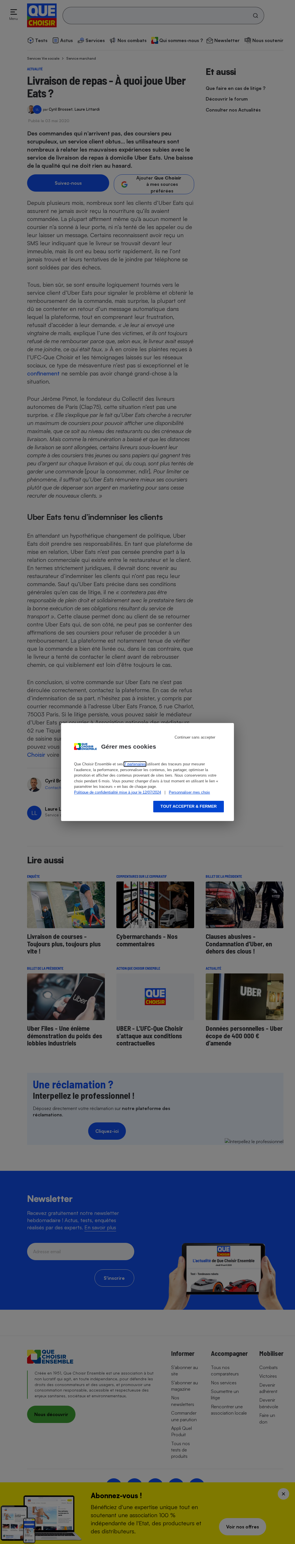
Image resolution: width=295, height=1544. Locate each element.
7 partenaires (135, 764)
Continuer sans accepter (195, 737)
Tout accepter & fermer (188, 806)
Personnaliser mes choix (189, 792)
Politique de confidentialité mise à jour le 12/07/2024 (117, 792)
